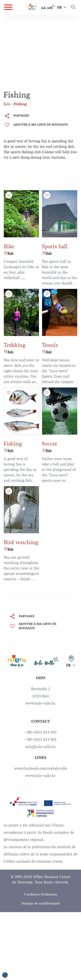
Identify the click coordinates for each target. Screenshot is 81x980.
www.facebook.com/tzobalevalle (40, 768)
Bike (9, 246)
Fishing (13, 443)
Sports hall (54, 246)
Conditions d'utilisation (40, 894)
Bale (10, 253)
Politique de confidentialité (40, 903)
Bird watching (21, 542)
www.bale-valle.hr (40, 775)
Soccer (49, 443)
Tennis (50, 345)
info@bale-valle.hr (40, 747)
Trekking (14, 345)
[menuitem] (23, 801)
